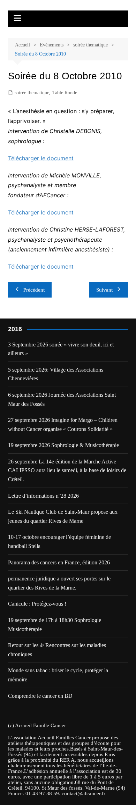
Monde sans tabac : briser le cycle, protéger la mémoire (58, 674)
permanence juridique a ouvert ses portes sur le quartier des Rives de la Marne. (59, 583)
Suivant (104, 290)
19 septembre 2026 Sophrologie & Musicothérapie (63, 445)
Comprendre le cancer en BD (40, 696)
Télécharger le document (41, 158)
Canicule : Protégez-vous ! (37, 604)
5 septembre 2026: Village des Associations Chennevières (55, 374)
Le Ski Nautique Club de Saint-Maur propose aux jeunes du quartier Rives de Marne (63, 516)
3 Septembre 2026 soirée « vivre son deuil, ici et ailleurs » (61, 349)
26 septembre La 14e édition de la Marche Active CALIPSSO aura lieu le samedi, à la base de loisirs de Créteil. (67, 470)
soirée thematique (32, 92)
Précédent (34, 290)
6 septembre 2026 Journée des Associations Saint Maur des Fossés (62, 399)
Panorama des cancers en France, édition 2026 (59, 562)
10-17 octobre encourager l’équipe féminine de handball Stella (59, 541)
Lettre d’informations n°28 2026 (43, 496)
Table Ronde (64, 92)
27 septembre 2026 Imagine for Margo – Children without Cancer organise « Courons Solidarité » (63, 424)
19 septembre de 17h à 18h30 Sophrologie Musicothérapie (54, 624)
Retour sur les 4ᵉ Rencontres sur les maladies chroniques (57, 649)
